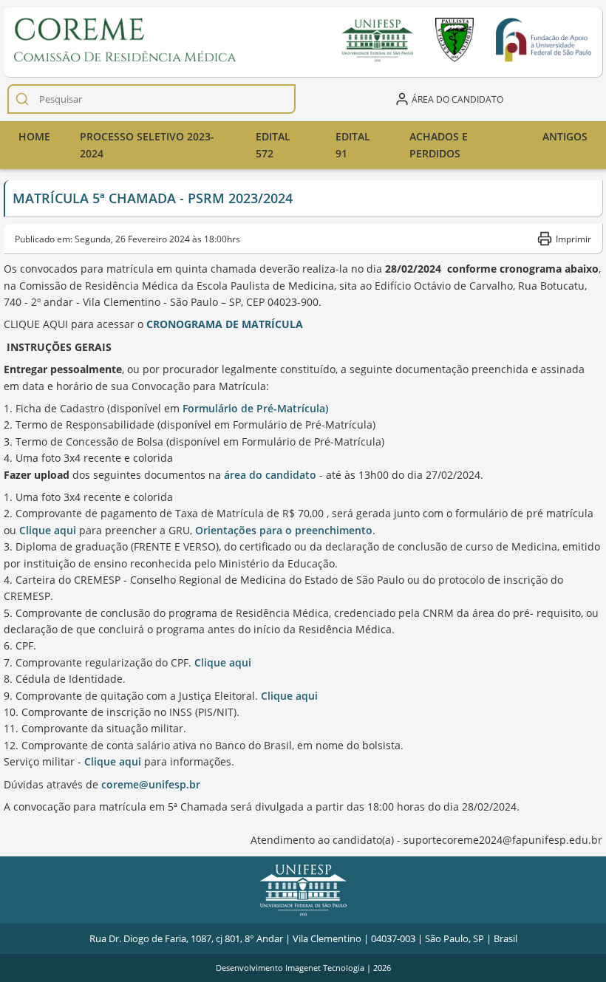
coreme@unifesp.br (150, 784)
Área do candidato (457, 99)
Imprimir (573, 239)
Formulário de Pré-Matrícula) (255, 408)
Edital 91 (353, 144)
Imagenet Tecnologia (324, 967)
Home (34, 136)
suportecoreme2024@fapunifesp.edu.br (503, 840)
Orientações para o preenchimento (283, 530)
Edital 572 (273, 144)
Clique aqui (47, 530)
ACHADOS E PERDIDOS (438, 144)
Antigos (565, 136)
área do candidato (270, 475)
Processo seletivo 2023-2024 (147, 144)
